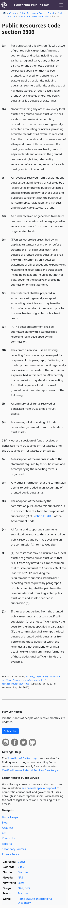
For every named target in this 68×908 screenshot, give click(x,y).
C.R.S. (21, 867)
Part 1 (60, 13)
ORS (27, 888)
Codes (12, 13)
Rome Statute (26, 899)
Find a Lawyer (10, 817)
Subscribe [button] (10, 731)
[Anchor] (59, 100)
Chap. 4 (11, 16)
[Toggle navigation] (61, 5)
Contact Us (9, 838)
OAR (20, 888)
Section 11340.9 (43, 516)
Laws (21, 883)
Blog (5, 822)
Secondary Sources (14, 849)
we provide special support (39, 788)
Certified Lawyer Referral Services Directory (29, 770)
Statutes (23, 872)
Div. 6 (51, 13)
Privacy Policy (10, 854)
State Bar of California (21, 758)
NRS (20, 877)
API (4, 833)
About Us (8, 828)
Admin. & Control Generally (33, 16)
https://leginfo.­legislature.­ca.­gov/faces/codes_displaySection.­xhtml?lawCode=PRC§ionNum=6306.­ (33, 680)
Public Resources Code (31, 13)
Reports (7, 844)
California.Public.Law (31, 5)
